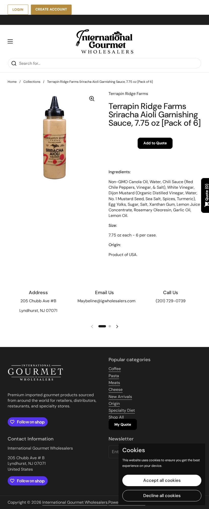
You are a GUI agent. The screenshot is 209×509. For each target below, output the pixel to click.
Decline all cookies (162, 495)
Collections (31, 81)
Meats (114, 382)
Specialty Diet (122, 410)
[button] (102, 326)
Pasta (114, 375)
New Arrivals (120, 396)
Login (17, 9)
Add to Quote (155, 143)
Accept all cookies (162, 480)
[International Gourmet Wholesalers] (104, 41)
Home (12, 81)
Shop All (116, 417)
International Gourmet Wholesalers (75, 502)
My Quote (122, 424)
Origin (114, 403)
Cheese (116, 389)
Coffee (115, 368)
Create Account (51, 9)
